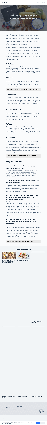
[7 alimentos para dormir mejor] (38, 360)
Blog (38, 2)
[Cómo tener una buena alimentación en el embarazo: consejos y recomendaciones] (14, 410)
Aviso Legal (4, 418)
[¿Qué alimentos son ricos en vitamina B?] (38, 286)
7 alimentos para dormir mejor (36, 396)
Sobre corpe (43, 2)
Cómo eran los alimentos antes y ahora (30, 409)
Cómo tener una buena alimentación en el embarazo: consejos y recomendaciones (20, 410)
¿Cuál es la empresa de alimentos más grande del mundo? (8, 410)
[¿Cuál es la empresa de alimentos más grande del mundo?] (3, 410)
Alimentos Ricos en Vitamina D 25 (23, 260)
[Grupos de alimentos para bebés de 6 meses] (9, 360)
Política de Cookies (6, 420)
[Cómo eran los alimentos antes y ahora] (25, 410)
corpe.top (4, 3)
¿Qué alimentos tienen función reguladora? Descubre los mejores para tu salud (41, 410)
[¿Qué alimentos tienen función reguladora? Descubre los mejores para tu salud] (36, 410)
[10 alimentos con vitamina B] (23, 360)
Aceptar (38, 422)
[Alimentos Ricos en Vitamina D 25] (23, 255)
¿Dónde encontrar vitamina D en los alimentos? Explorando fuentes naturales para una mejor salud (8, 261)
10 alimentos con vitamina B (22, 396)
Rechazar (42, 422)
